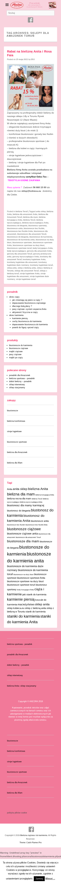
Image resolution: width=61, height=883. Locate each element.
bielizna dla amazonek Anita (25, 214)
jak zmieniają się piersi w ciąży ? (27, 300)
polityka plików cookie (17, 813)
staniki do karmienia (23, 616)
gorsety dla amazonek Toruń (19, 254)
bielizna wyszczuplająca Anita (35, 223)
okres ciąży (14, 297)
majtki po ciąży (16, 357)
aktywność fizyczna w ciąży (25, 312)
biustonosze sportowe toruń (19, 248)
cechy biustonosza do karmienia (26, 321)
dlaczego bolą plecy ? (22, 306)
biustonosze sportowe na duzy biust (28, 245)
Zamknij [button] (39, 879)
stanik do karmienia (36, 611)
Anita (9, 489)
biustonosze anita (15, 228)
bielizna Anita (38, 489)
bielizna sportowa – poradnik (22, 378)
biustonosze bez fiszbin (34, 228)
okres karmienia (16, 315)
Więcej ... (50, 878)
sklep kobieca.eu (15, 608)
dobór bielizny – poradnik (20, 381)
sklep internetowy (17, 384)
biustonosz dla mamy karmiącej (25, 505)
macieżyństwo (26, 604)
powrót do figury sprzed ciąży (25, 327)
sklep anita (12, 268)
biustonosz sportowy (37, 226)
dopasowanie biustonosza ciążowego (29, 303)
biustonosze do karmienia (40, 237)
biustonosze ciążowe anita (22, 533)
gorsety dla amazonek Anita (39, 251)
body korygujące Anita (43, 248)
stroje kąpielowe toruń (26, 279)
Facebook (30, 20)
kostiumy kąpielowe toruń (41, 265)
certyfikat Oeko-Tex (36, 176)
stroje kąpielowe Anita (30, 273)
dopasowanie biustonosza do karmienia (30, 324)
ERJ (33, 59)
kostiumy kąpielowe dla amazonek (22, 262)
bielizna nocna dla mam (19, 498)
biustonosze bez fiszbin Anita (20, 231)
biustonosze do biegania (17, 237)
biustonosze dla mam (23, 541)
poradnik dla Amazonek (19, 375)
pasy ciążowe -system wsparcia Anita (29, 309)
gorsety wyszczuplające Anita (25, 257)
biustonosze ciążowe (18, 348)
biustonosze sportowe (22, 242)
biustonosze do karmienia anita (21, 240)
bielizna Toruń (21, 211)
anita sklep (41, 211)
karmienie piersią (20, 318)
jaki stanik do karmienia (34, 594)
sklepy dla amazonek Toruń (27, 271)
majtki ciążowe (16, 351)
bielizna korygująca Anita (44, 495)
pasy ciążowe (15, 354)
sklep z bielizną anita (27, 268)
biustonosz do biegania (17, 226)
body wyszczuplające (16, 251)
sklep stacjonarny (17, 387)
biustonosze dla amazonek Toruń (31, 234)
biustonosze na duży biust (23, 574)
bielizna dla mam (30, 217)
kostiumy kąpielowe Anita (34, 259)
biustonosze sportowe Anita (31, 578)
